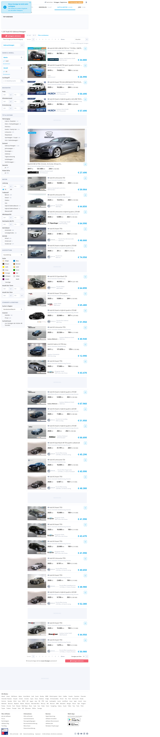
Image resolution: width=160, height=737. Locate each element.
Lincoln (80, 701)
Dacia (36, 699)
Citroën (21, 699)
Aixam (8, 696)
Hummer (3, 701)
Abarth (3, 696)
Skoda (43, 706)
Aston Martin (26, 696)
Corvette (26, 699)
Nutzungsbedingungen (29, 721)
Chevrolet (83, 696)
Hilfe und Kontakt (28, 716)
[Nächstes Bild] (85, 145)
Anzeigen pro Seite (76, 656)
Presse (3, 718)
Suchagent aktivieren (78, 661)
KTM (43, 701)
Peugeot (83, 703)
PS (5, 189)
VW (23, 708)
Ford (69, 699)
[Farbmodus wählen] (86, 2)
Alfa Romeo (14, 696)
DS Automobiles (54, 699)
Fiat (66, 699)
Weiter (63, 39)
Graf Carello (75, 699)
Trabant (8, 708)
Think (82, 706)
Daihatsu (41, 699)
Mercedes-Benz (35, 703)
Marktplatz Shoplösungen (52, 726)
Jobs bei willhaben (6, 716)
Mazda (22, 703)
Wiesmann (28, 708)
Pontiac (3, 706)
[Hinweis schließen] (30, 2)
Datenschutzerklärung (29, 728)
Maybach (16, 703)
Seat (39, 706)
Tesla (77, 706)
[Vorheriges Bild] (29, 145)
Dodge (47, 699)
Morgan (69, 703)
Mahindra (3, 703)
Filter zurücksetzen (43, 35)
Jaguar (31, 701)
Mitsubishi (62, 703)
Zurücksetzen (6, 64)
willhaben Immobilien (51, 718)
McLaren (27, 703)
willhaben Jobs (49, 723)
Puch (13, 706)
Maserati (10, 703)
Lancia (59, 701)
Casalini (71, 696)
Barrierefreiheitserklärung (30, 723)
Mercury (43, 703)
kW (11, 189)
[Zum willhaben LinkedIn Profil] (84, 734)
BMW (46, 696)
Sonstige (39, 708)
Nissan (74, 703)
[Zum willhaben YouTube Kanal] (81, 734)
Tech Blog (4, 726)
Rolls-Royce (25, 706)
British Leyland (53, 696)
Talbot (69, 706)
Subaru (60, 706)
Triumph (14, 708)
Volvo (19, 708)
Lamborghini (52, 701)
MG (48, 703)
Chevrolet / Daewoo (6, 699)
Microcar (52, 703)
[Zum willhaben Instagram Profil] (75, 734)
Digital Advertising (50, 716)
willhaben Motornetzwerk (52, 721)
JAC (28, 701)
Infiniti (14, 701)
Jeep (36, 701)
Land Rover (65, 701)
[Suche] (22, 81)
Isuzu (19, 701)
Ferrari (62, 699)
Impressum (38, 734)
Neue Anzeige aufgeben (76, 2)
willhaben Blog (5, 723)
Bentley (42, 696)
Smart (47, 706)
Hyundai (10, 701)
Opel (78, 703)
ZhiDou (34, 708)
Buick (60, 696)
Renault (18, 706)
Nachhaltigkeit (5, 721)
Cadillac (65, 696)
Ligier (75, 701)
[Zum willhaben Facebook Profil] (87, 734)
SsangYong (53, 706)
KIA (39, 701)
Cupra (31, 699)
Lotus (84, 701)
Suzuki (64, 706)
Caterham (76, 696)
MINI (57, 703)
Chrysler (15, 699)
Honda (81, 699)
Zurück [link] (29, 39)
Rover (30, 706)
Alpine (20, 696)
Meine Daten (27, 726)
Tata (74, 706)
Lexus (70, 701)
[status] (16, 7)
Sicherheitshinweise (29, 718)
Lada (46, 701)
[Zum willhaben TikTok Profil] (78, 734)
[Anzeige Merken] (85, 48)
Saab (35, 706)
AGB (21, 734)
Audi (32, 696)
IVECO (23, 701)
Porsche (9, 706)
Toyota (3, 708)
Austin (37, 696)
